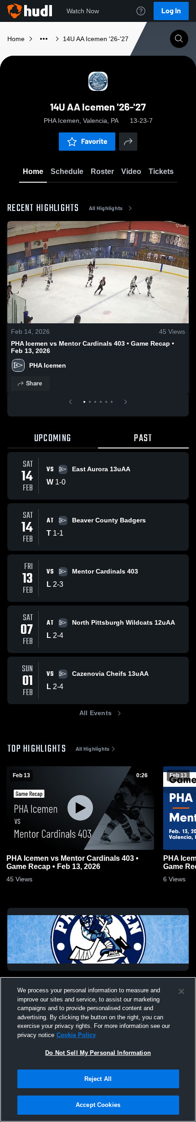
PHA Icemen (47, 365)
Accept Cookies (98, 1104)
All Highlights (106, 208)
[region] (98, 1049)
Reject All (98, 1078)
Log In (171, 11)
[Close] (181, 991)
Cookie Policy (76, 1035)
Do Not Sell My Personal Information (98, 1052)
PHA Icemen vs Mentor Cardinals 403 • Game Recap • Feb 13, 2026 (92, 347)
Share (34, 383)
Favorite (94, 141)
